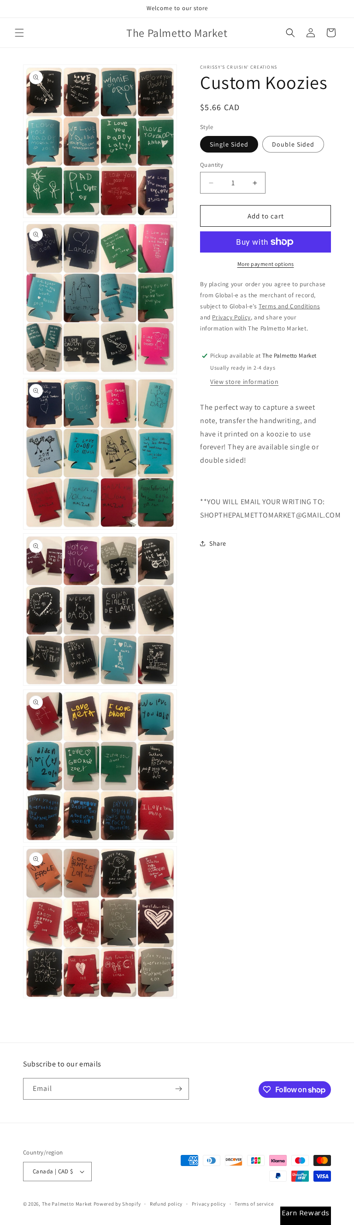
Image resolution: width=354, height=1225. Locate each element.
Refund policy (166, 1204)
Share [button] (217, 543)
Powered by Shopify (117, 1204)
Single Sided (229, 144)
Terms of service (254, 1204)
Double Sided (293, 144)
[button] (19, 33)
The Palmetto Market (67, 1204)
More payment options (265, 263)
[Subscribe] (178, 1089)
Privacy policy (209, 1204)
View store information (244, 381)
